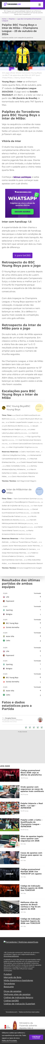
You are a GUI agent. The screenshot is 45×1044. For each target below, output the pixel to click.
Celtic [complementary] (8, 640)
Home (4, 19)
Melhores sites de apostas (17, 994)
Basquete (9, 986)
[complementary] (5, 593)
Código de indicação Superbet (19, 1003)
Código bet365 (11, 1000)
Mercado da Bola (12, 977)
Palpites (12, 19)
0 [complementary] (40, 623)
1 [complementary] (40, 601)
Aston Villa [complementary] (10, 636)
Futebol (8, 974)
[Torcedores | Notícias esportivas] (12, 4)
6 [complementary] (40, 596)
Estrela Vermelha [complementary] (12, 627)
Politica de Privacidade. (9, 1040)
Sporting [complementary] (9, 610)
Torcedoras (9, 983)
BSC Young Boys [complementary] (12, 623)
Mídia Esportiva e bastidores (18, 980)
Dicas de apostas (12, 991)
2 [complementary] (40, 641)
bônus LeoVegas (22, 177)
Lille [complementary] (7, 597)
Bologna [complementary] (9, 614)
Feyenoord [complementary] (10, 601)
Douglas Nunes (10, 718)
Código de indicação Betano (18, 997)
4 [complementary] (40, 636)
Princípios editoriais (11, 956)
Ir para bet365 (22, 255)
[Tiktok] (8, 948)
